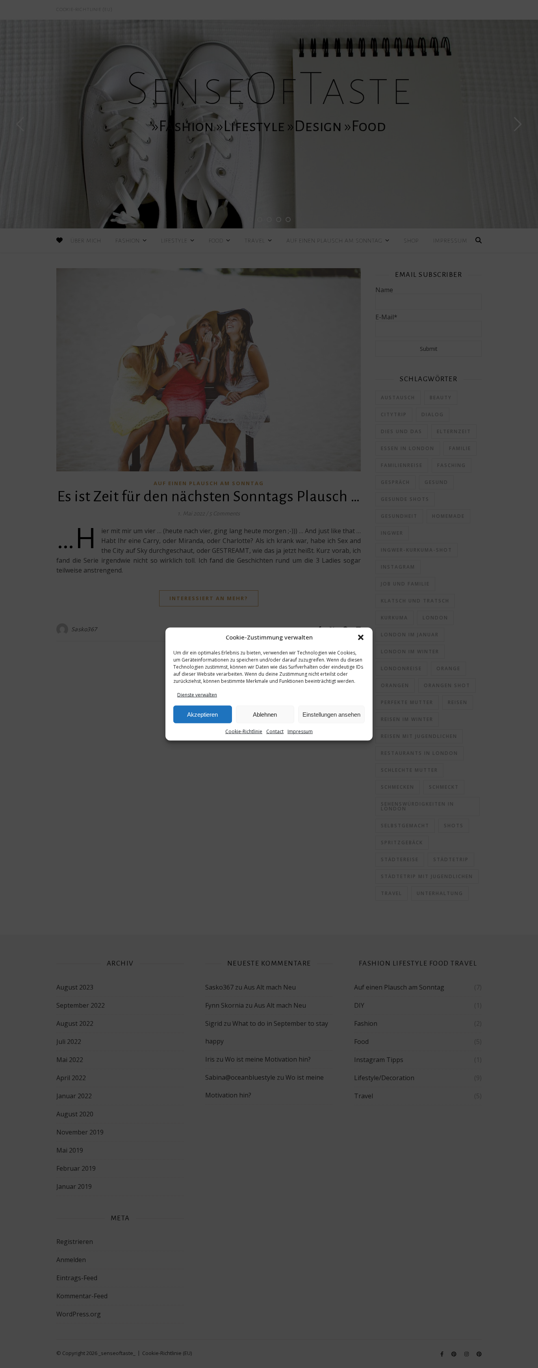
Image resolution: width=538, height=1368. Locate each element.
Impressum (300, 731)
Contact (275, 731)
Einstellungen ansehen (331, 714)
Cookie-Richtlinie (243, 731)
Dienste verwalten (197, 694)
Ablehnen (265, 714)
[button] (361, 637)
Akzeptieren (202, 714)
